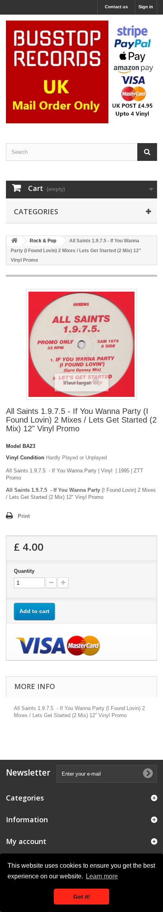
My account (26, 841)
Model (13, 446)
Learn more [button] (102, 876)
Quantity (24, 571)
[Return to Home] (14, 241)
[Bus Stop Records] (81, 72)
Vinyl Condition (25, 458)
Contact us (116, 6)
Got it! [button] (81, 896)
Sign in (145, 6)
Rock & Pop (43, 241)
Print (24, 516)
